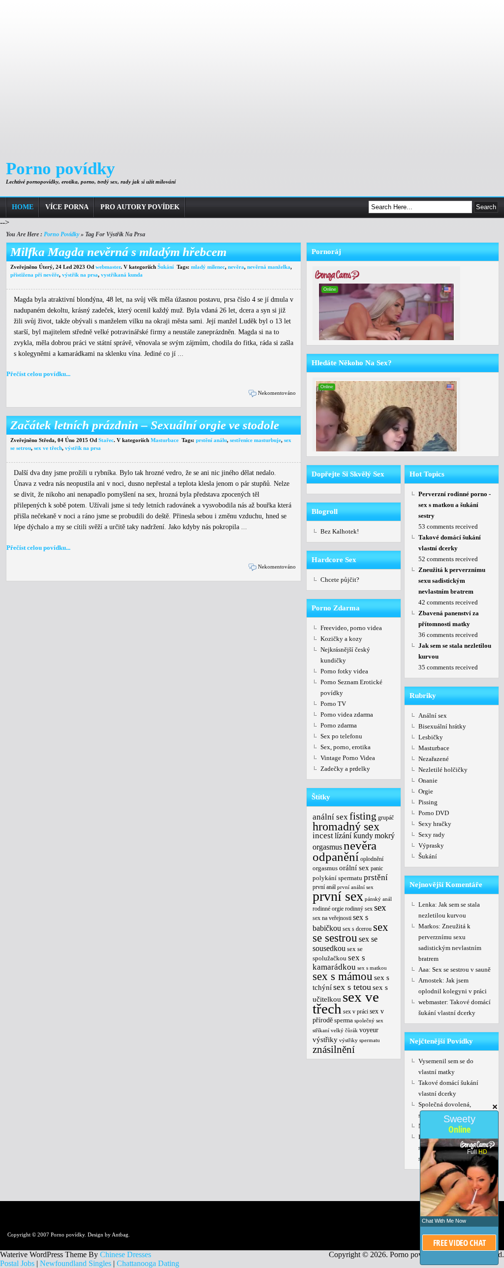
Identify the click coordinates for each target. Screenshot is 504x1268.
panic (377, 868)
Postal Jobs (17, 1263)
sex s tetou (352, 987)
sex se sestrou (350, 932)
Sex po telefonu (341, 736)
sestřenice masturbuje (255, 440)
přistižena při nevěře (34, 275)
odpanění (336, 856)
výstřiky (325, 1040)
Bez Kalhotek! (339, 531)
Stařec (106, 440)
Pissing (428, 802)
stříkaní (321, 1030)
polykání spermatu (337, 878)
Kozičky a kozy (341, 638)
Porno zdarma (338, 725)
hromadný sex (346, 826)
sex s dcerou (357, 928)
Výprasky (431, 845)
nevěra (236, 267)
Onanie (428, 780)
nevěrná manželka (268, 267)
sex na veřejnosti (332, 918)
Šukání (166, 267)
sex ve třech (48, 448)
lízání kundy (354, 835)
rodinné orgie (328, 908)
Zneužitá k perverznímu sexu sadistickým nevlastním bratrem (451, 580)
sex (380, 907)
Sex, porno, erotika (345, 747)
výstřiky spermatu (359, 1040)
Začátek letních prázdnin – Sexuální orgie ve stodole (144, 425)
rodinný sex (359, 908)
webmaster (108, 267)
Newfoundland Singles (75, 1263)
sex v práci (355, 1011)
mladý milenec (208, 267)
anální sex (330, 817)
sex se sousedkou (345, 943)
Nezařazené (433, 758)
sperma (343, 1020)
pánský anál (378, 899)
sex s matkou (372, 968)
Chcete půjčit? (339, 579)
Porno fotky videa (344, 671)
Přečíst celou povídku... (38, 374)
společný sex (368, 1020)
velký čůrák (344, 1030)
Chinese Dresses (125, 1254)
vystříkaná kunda (122, 275)
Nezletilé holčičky (443, 769)
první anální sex (355, 887)
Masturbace (165, 440)
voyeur (368, 1030)
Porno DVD (433, 813)
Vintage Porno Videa (347, 757)
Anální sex (432, 715)
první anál (324, 887)
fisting (363, 816)
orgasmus (325, 868)
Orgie (425, 791)
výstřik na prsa (80, 275)
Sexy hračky (434, 823)
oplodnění (371, 859)
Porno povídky (60, 168)
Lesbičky (430, 737)
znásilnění (334, 1049)
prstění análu (211, 440)
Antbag (120, 1234)
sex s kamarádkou (339, 962)
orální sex (354, 868)
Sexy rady (431, 834)
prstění (376, 877)
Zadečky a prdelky (345, 768)
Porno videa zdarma (346, 714)
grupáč (386, 817)
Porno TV (333, 703)
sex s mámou (343, 976)
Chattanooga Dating (148, 1263)
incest (323, 835)
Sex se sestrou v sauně (461, 969)
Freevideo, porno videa (351, 628)
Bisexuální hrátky (442, 726)
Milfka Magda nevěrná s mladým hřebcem (118, 251)
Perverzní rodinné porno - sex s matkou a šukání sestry (454, 504)
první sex (338, 896)
